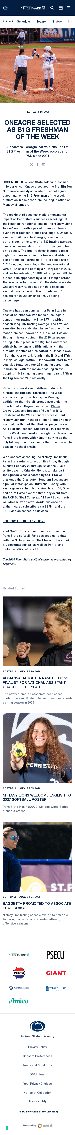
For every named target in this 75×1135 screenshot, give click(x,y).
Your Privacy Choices (37, 1084)
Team (40, 22)
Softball (10, 672)
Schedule (23, 22)
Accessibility (37, 1101)
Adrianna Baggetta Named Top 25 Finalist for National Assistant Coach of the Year (35, 683)
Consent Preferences (37, 1056)
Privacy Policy (37, 1047)
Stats (56, 22)
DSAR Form (37, 1074)
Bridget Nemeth (60, 420)
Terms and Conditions (38, 1065)
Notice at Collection (37, 1093)
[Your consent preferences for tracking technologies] (7, 1128)
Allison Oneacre (26, 187)
